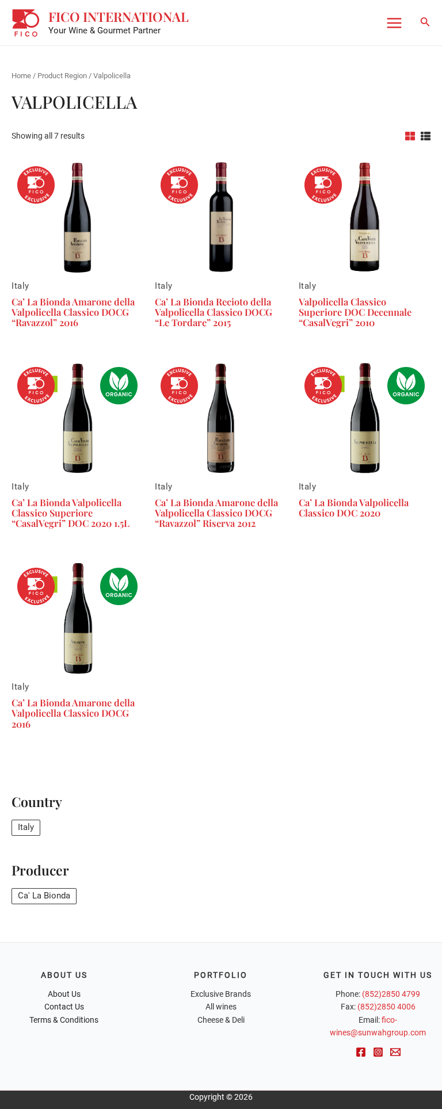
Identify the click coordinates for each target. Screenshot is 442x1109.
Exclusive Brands (220, 994)
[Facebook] (361, 1052)
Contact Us (64, 1006)
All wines (221, 1006)
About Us (64, 994)
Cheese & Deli (221, 1019)
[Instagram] (378, 1052)
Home (21, 75)
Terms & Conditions (63, 1019)
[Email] (395, 1052)
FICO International (118, 16)
